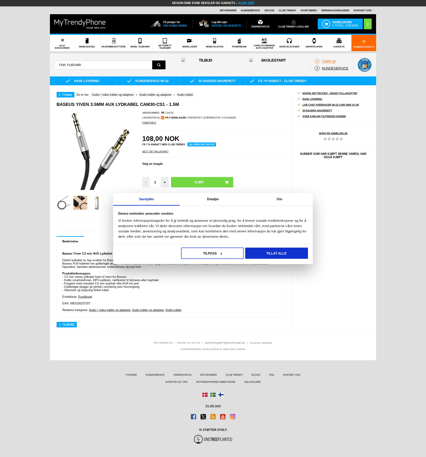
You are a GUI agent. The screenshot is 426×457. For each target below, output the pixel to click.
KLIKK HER (246, 3)
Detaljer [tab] (213, 199)
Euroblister (85, 296)
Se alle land (213, 405)
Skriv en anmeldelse (333, 133)
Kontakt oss (362, 10)
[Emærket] (364, 65)
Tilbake (67, 94)
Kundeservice (250, 10)
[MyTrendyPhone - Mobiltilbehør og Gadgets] (79, 23)
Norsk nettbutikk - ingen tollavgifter (329, 93)
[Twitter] (203, 416)
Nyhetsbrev (309, 10)
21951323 (266, 343)
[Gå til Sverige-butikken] (213, 394)
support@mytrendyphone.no (225, 343)
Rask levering (312, 99)
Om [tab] (279, 199)
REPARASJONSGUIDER (335, 10)
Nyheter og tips (176, 382)
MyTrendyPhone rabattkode (215, 382)
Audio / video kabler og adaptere (109, 310)
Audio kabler (173, 310)
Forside (131, 374)
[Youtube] (222, 416)
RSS (271, 374)
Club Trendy (287, 10)
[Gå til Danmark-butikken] (205, 394)
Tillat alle (276, 253)
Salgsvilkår (252, 382)
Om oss (269, 10)
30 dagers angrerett (317, 110)
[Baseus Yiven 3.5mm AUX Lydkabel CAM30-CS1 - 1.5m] (64, 202)
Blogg (256, 374)
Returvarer (228, 10)
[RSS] (213, 416)
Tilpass (210, 253)
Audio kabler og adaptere (148, 310)
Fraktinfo (149, 122)
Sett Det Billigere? (155, 151)
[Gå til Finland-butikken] (221, 394)
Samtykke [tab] (146, 199)
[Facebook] (193, 416)
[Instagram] (232, 416)
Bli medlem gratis (201, 144)
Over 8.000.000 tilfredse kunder (324, 116)
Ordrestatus (182, 374)
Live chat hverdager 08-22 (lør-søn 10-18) (330, 104)
